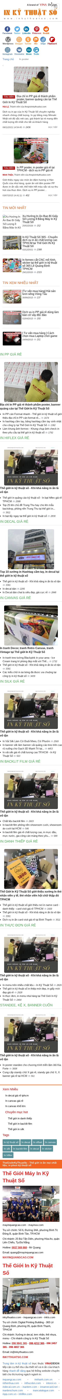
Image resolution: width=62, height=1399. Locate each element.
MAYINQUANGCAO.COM (18, 1257)
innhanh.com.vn (43, 1379)
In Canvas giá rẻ (15, 598)
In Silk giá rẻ (12, 681)
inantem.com (30, 1386)
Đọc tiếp (53, 127)
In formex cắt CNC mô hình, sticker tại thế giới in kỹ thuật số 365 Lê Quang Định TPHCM (39, 264)
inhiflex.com (25, 1394)
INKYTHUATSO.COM (15, 1357)
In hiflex (8, 1155)
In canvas (50, 1142)
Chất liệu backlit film (14, 821)
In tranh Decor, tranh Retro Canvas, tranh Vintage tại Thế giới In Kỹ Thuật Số (27, 650)
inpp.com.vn (9, 1394)
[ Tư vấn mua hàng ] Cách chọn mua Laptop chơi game (39, 335)
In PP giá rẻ (11, 354)
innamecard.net (49, 1386)
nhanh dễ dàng (17, 1370)
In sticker (47, 1148)
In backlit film (20, 1148)
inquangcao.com (12, 1379)
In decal (26, 1142)
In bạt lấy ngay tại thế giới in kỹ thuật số (25, 515)
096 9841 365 (19, 1343)
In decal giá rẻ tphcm (17, 1095)
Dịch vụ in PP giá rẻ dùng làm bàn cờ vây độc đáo (40, 314)
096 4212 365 (36, 1343)
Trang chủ (8, 59)
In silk (7, 1148)
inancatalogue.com (43, 1390)
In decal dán (10, 588)
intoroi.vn (51, 1383)
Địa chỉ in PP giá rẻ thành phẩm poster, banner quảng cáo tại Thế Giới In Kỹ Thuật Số (30, 99)
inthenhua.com (11, 1383)
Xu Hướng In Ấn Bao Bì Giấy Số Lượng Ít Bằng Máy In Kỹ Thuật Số (40, 219)
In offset (37, 1142)
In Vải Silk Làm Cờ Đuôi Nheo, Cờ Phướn (27, 741)
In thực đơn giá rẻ (18, 925)
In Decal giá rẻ (14, 521)
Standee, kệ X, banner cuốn (26, 1005)
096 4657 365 (16, 1347)
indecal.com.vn (11, 1386)
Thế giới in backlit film (19, 1123)
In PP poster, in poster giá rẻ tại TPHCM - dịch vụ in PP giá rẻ (36, 169)
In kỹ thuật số (11, 1142)
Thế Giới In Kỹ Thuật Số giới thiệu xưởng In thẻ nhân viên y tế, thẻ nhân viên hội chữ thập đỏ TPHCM (30, 895)
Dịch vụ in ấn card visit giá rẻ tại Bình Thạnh (28, 919)
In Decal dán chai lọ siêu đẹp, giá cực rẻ (25, 592)
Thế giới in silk (15, 1129)
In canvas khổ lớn (15, 1106)
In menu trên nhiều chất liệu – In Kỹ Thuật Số (28, 985)
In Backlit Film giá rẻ (20, 761)
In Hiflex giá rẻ (14, 438)
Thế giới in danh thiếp (19, 1118)
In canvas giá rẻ (14, 1100)
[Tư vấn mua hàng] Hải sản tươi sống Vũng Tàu (39, 293)
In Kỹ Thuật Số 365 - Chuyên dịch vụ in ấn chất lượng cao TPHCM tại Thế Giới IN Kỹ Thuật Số (40, 242)
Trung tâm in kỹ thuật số (17, 1363)
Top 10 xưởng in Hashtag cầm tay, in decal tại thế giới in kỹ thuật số (29, 573)
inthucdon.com (32, 1383)
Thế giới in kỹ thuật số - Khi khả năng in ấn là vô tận (29, 490)
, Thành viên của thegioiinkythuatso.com (24, 107)
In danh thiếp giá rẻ (19, 841)
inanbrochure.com (13, 1390)
